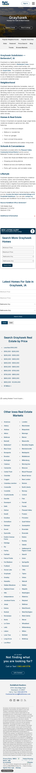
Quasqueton (26, 525)
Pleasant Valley (27, 510)
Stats (5, 43)
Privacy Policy (7, 758)
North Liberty (26, 487)
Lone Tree (7, 635)
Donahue (7, 518)
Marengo (25, 433)
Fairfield (6, 554)
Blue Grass (7, 449)
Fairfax (6, 550)
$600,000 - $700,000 (11, 370)
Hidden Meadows (9, 585)
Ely (5, 547)
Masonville (25, 441)
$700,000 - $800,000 (11, 374)
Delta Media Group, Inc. (14, 766)
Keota (6, 619)
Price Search (22, 43)
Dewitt (6, 514)
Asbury (6, 426)
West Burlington (27, 612)
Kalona (6, 608)
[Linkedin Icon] (14, 700)
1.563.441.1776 (23, 666)
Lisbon (6, 631)
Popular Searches (27, 39)
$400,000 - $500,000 (11, 363)
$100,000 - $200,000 (11, 351)
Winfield (24, 635)
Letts (5, 627)
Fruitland (7, 566)
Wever (24, 619)
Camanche (7, 468)
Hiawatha (7, 581)
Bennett (6, 441)
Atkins (6, 433)
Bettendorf (7, 445)
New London (26, 479)
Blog (31, 43)
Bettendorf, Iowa (23, 64)
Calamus (7, 464)
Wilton (24, 631)
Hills (5, 593)
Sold (11, 322)
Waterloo (25, 596)
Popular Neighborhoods (10, 39)
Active (4, 322)
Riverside (25, 533)
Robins (24, 537)
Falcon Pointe (8, 558)
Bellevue (7, 437)
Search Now (7, 265)
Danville (6, 498)
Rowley (24, 541)
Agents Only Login (9, 767)
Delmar (6, 510)
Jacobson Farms (9, 600)
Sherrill (24, 554)
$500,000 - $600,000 (11, 367)
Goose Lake (8, 570)
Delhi (5, 506)
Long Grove (8, 639)
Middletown (26, 456)
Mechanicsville (27, 449)
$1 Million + (7, 386)
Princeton (25, 518)
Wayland (25, 600)
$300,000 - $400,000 (11, 359)
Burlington (7, 460)
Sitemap (18, 767)
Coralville (7, 491)
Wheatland (25, 623)
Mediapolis (25, 452)
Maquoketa (25, 429)
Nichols (24, 483)
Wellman (25, 604)
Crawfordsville (9, 495)
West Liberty (26, 616)
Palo (23, 498)
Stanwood (25, 566)
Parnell (24, 502)
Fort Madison (8, 562)
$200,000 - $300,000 (11, 355)
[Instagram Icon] (22, 700)
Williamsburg (26, 627)
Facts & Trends (10, 27)
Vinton (24, 577)
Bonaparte (7, 452)
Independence (9, 596)
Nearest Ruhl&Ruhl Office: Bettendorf (13, 203)
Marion (24, 437)
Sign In (25, 3)
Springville (25, 562)
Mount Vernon (26, 475)
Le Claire (7, 623)
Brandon (7, 456)
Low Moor (7, 643)
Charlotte (7, 475)
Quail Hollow (26, 521)
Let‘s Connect (18, 672)
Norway (24, 491)
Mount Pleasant (27, 472)
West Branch (26, 608)
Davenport (7, 502)
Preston (24, 514)
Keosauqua (7, 616)
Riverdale (25, 529)
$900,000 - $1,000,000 (12, 382)
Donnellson (7, 521)
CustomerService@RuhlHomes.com (18, 694)
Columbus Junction (10, 483)
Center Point (8, 472)
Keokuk (6, 612)
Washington (26, 593)
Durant (6, 529)
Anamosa (7, 422)
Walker (24, 585)
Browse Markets (21, 47)
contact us (29, 196)
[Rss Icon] (25, 700)
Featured (12, 43)
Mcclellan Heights (28, 445)
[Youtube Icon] (18, 700)
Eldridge (7, 543)
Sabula (24, 545)
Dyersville (7, 533)
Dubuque (7, 525)
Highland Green (9, 589)
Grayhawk (7, 573)
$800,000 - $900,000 (11, 378)
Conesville (7, 487)
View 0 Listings (25, 27)
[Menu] (33, 3)
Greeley (6, 577)
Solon (24, 558)
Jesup (6, 604)
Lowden (24, 422)
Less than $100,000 (10, 347)
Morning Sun (26, 464)
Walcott (24, 581)
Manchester (26, 426)
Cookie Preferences (7, 770)
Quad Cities (7, 70)
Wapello (24, 589)
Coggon (6, 479)
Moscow (25, 468)
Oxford (24, 495)
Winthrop (25, 639)
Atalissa (6, 429)
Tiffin (23, 570)
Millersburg (25, 460)
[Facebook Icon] (11, 700)
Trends (11, 47)
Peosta (24, 506)
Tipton (24, 573)
